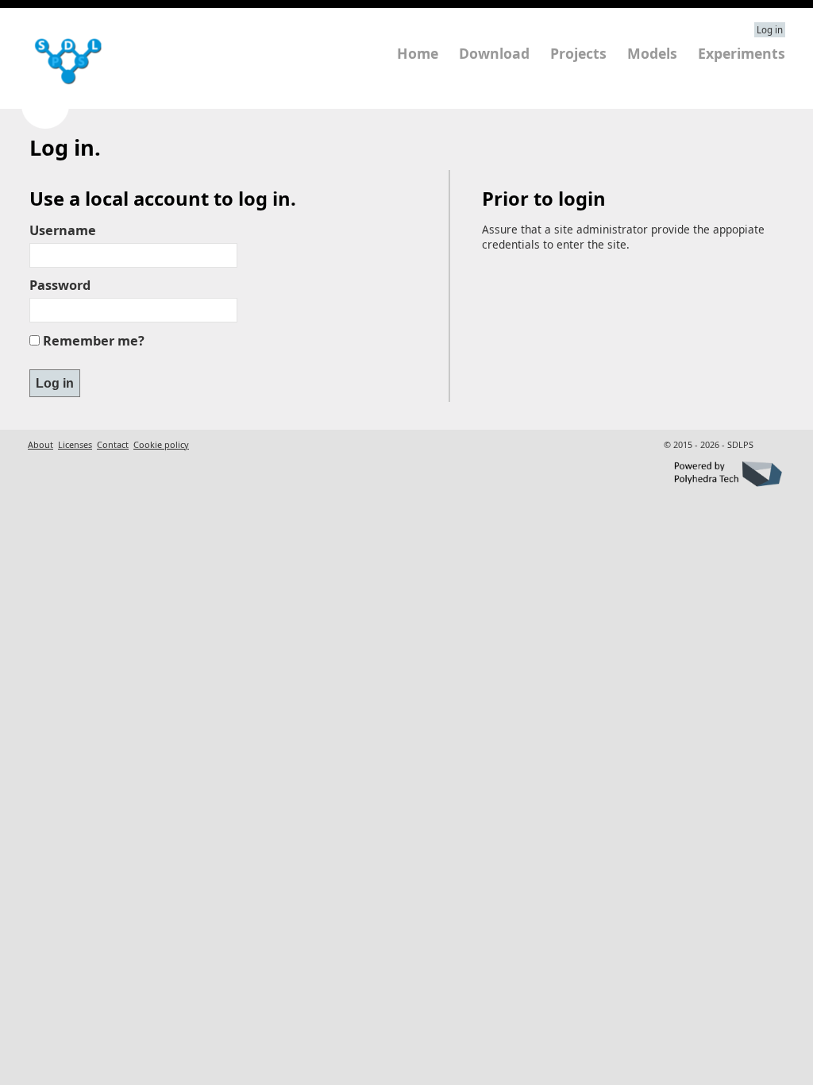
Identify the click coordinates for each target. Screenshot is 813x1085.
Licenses (75, 444)
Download (494, 53)
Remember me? (93, 340)
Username (62, 230)
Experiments (741, 53)
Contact (113, 444)
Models (652, 53)
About (40, 444)
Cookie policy (161, 444)
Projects (578, 53)
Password (60, 285)
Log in (770, 30)
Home (417, 53)
